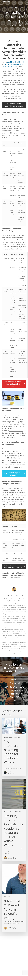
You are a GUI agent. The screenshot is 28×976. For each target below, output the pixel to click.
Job (10, 737)
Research (12, 811)
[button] (25, 1)
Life (12, 737)
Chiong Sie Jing (10, 25)
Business (6, 737)
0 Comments (14, 28)
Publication (6, 811)
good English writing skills (16, 62)
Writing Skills (14, 8)
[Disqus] (14, 955)
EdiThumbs (6, 2)
